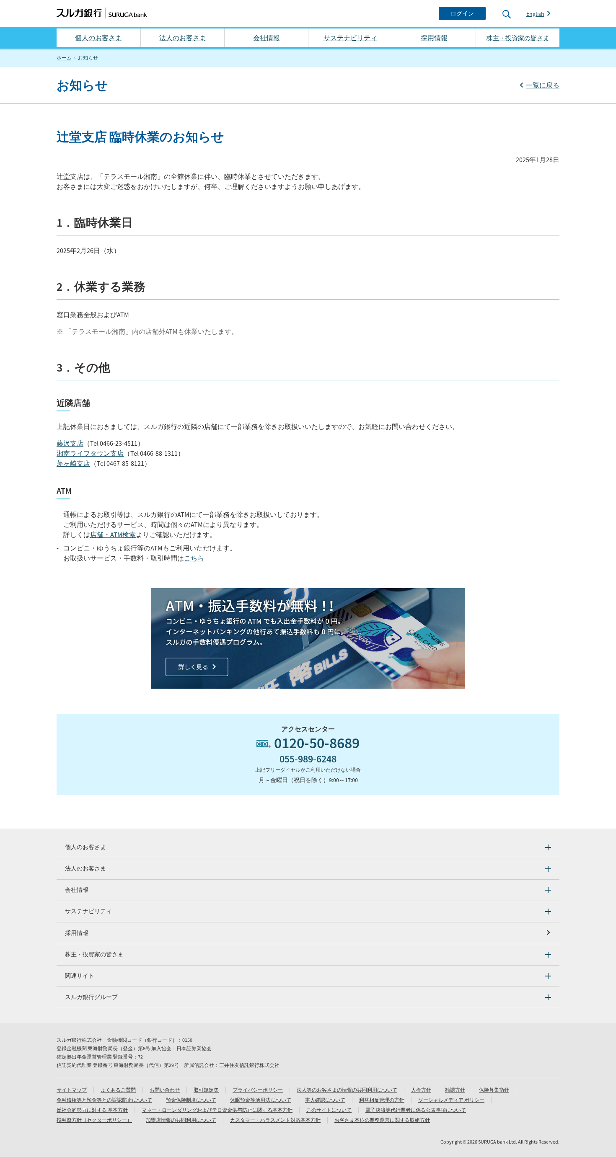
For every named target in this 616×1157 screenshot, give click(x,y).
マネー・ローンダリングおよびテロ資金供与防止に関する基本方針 (217, 1110)
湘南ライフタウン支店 (90, 453)
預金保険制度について (191, 1100)
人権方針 (421, 1090)
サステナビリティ (350, 38)
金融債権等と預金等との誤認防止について (104, 1100)
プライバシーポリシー (258, 1090)
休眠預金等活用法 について (260, 1100)
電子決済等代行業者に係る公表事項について (415, 1110)
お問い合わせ (165, 1090)
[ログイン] (462, 13)
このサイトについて (329, 1110)
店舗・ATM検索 (113, 534)
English (535, 14)
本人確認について (325, 1100)
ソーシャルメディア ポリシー (451, 1100)
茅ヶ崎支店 (73, 463)
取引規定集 (206, 1090)
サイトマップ (72, 1090)
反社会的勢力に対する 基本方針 (92, 1110)
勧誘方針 (455, 1090)
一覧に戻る (542, 85)
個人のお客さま (98, 38)
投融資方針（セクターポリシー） (94, 1120)
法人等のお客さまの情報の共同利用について (347, 1090)
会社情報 (266, 38)
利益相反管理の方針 (381, 1100)
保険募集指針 (494, 1090)
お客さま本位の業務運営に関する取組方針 (382, 1120)
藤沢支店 (70, 443)
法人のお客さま (182, 38)
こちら (194, 558)
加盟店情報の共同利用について (181, 1120)
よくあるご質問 (118, 1090)
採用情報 (434, 38)
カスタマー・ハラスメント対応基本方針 (275, 1120)
